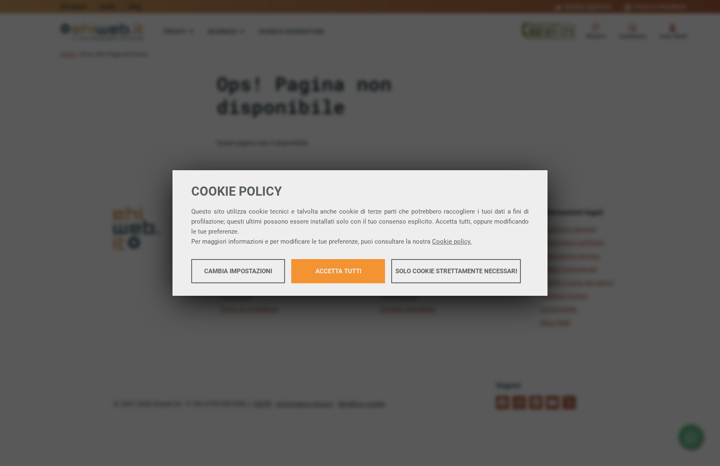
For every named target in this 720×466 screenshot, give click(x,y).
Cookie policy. (452, 241)
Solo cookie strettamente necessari (456, 271)
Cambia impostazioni (238, 271)
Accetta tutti (338, 271)
